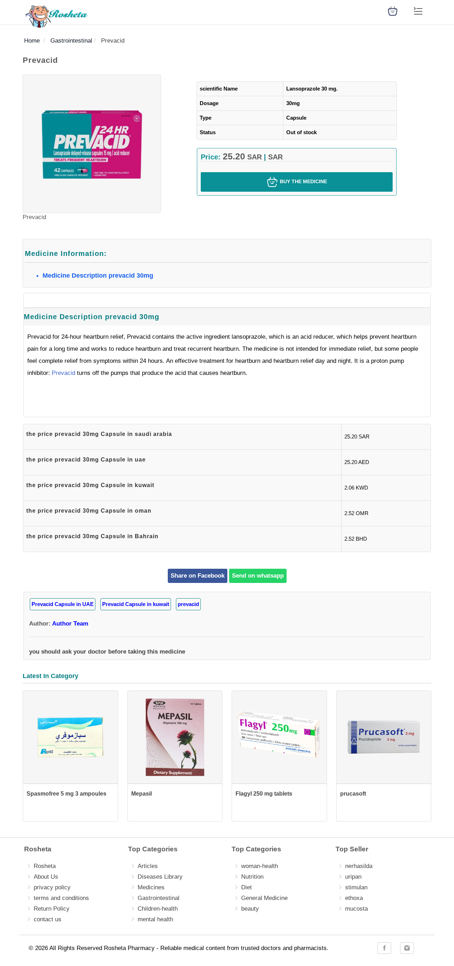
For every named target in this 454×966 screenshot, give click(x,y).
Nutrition (252, 876)
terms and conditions (61, 898)
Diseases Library (160, 876)
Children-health (158, 908)
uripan (353, 876)
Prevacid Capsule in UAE (63, 604)
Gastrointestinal (158, 898)
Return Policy (52, 908)
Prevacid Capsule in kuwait (135, 604)
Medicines (151, 887)
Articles (148, 866)
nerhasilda (358, 866)
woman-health (259, 866)
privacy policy (52, 887)
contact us (47, 919)
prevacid (188, 604)
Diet (246, 887)
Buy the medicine (302, 181)
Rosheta (45, 866)
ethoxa (354, 898)
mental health (155, 919)
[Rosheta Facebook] (384, 948)
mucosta (356, 908)
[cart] (392, 10)
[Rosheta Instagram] (407, 948)
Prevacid (63, 373)
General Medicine (264, 898)
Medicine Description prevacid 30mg (98, 275)
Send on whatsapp (258, 575)
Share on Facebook (198, 575)
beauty (250, 908)
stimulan (356, 887)
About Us (46, 876)
